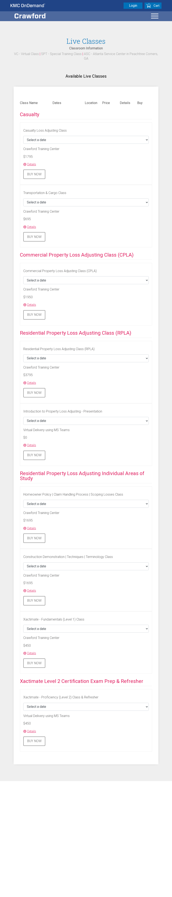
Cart (156, 6)
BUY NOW (34, 174)
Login (133, 6)
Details (31, 164)
